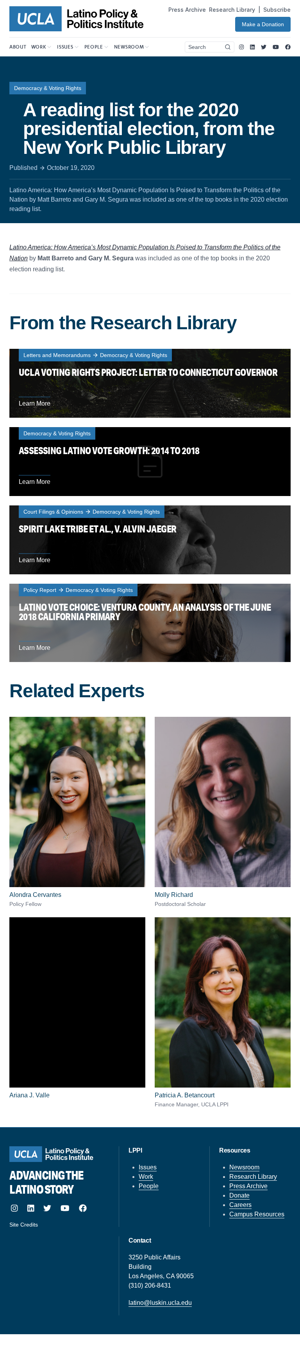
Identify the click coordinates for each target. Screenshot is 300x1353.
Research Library (232, 9)
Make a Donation (263, 24)
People (149, 1186)
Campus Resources (256, 1214)
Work (146, 1176)
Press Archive (187, 9)
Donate (239, 1195)
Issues (148, 1167)
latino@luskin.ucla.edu (160, 1302)
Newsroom (244, 1167)
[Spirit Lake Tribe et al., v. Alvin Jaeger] (150, 539)
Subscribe (277, 9)
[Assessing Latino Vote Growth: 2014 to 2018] (150, 461)
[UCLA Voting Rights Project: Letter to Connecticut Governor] (150, 383)
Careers (240, 1204)
